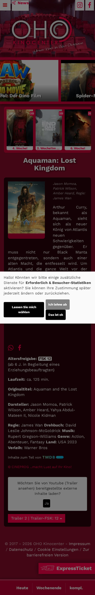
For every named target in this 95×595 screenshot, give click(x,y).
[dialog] (47, 297)
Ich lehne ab (57, 304)
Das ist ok (55, 315)
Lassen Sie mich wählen (24, 309)
